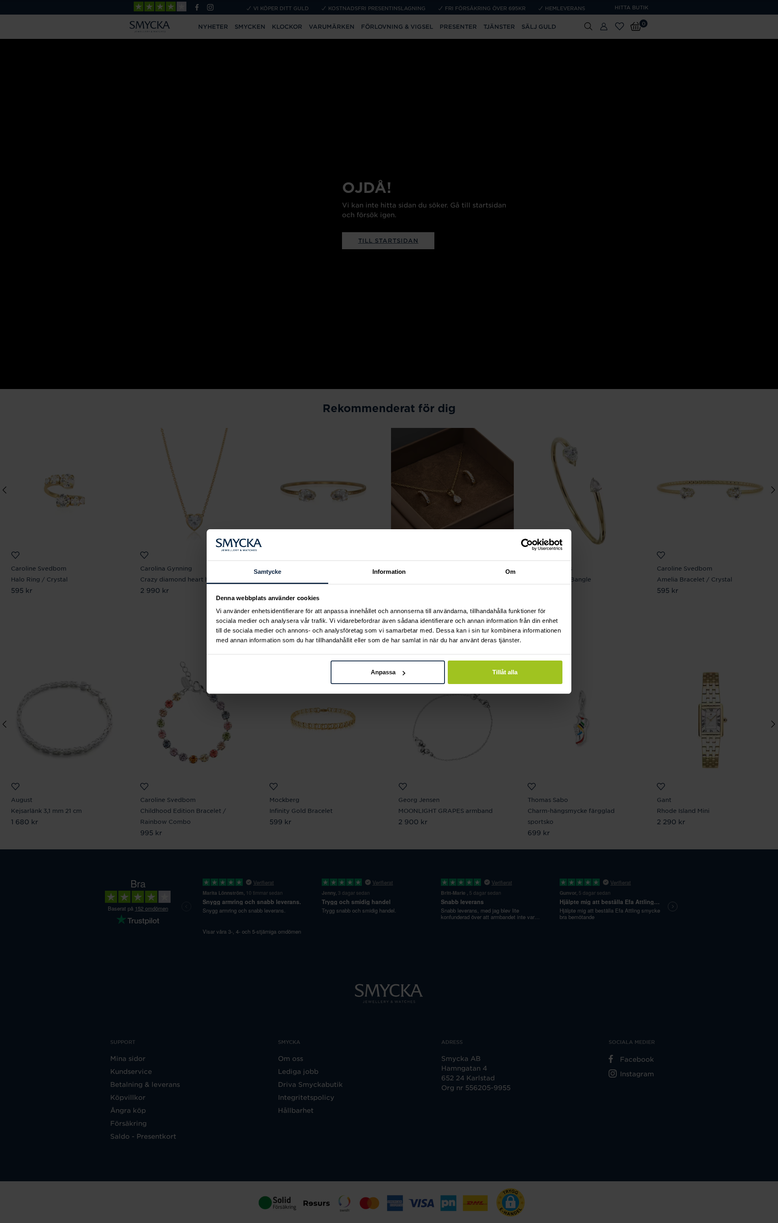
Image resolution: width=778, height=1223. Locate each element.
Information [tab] (389, 571)
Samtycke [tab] (268, 571)
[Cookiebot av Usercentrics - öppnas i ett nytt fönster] (527, 545)
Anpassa (383, 672)
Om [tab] (510, 571)
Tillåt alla (504, 672)
